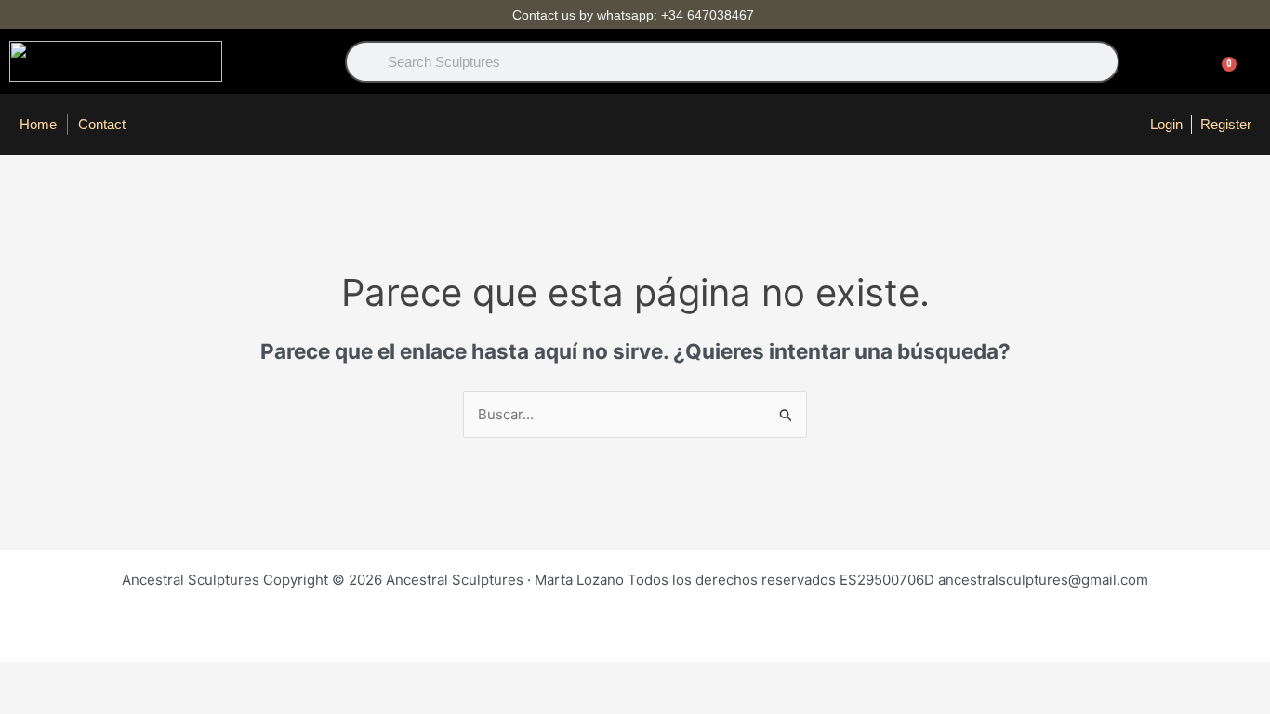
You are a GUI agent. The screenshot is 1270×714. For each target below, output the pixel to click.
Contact (102, 124)
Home (38, 124)
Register (1225, 124)
